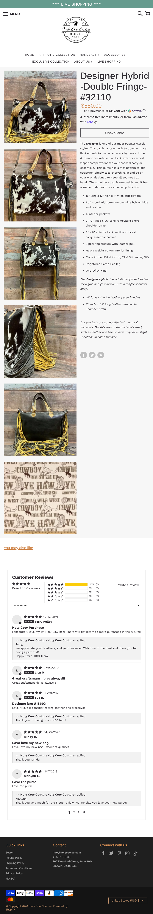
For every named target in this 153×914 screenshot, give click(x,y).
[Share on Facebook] (83, 355)
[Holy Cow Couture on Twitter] (111, 855)
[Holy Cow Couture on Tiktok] (135, 855)
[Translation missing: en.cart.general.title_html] (147, 14)
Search (10, 852)
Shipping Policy (15, 862)
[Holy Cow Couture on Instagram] (127, 855)
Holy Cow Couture (40, 906)
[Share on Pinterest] (100, 355)
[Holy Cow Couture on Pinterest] (119, 855)
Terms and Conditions (19, 868)
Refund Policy (14, 857)
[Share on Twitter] (92, 355)
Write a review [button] (128, 585)
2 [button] (74, 812)
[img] (33, 617)
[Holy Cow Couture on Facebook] (103, 855)
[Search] (140, 14)
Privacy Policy (14, 873)
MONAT (10, 878)
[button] (114, 111)
